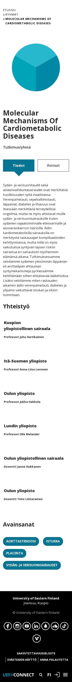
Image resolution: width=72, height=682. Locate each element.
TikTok (64, 627)
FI (49, 674)
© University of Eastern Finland (36, 605)
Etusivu (9, 10)
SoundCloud (55, 627)
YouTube (27, 627)
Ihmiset (53, 165)
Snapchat (45, 627)
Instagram (17, 627)
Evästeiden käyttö (22, 660)
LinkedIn (36, 627)
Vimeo (37, 639)
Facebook (8, 627)
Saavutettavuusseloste (36, 653)
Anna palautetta (54, 660)
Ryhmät (11, 14)
